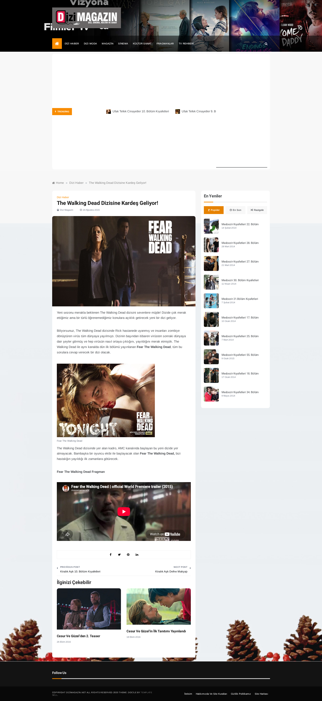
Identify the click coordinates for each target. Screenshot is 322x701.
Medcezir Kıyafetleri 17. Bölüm (240, 318)
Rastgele (259, 210)
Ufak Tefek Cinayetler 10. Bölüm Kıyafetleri (129, 111)
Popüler (215, 210)
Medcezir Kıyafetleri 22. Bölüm (240, 224)
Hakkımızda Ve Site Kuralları (211, 693)
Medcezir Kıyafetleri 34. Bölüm (240, 392)
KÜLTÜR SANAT (142, 43)
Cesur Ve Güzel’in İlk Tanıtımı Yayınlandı (156, 631)
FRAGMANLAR (165, 43)
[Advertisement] (241, 112)
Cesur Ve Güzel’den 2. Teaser (78, 636)
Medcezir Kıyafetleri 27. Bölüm (240, 262)
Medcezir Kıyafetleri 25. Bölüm (240, 336)
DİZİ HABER (72, 43)
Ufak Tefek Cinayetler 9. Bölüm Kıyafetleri (197, 111)
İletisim (188, 693)
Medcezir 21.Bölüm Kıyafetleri (240, 299)
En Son (237, 210)
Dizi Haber (63, 197)
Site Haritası (261, 693)
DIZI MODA (90, 43)
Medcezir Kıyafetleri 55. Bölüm (240, 355)
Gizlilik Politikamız (241, 693)
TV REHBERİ (186, 43)
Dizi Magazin (66, 210)
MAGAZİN (107, 43)
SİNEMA (123, 43)
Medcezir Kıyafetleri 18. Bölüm (240, 373)
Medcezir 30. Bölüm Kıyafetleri (240, 280)
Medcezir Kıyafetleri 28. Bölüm (240, 243)
